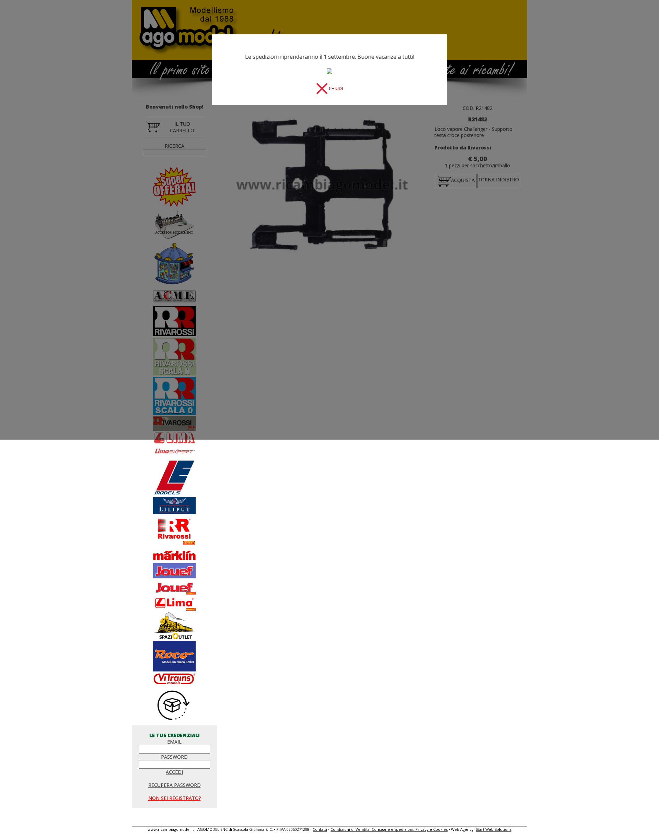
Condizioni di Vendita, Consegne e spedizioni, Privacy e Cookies (389, 829)
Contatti (320, 829)
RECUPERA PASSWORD (174, 785)
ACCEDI (174, 772)
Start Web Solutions (493, 829)
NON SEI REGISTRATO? (174, 798)
